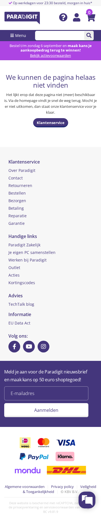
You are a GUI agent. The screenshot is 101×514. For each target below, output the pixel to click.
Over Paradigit (21, 170)
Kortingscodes (21, 282)
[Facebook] (14, 346)
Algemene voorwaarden (25, 486)
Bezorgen (17, 200)
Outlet (14, 267)
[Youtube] (29, 346)
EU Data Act (19, 323)
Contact (15, 178)
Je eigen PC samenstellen (32, 252)
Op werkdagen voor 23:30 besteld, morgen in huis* (52, 3)
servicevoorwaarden (59, 507)
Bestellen (17, 193)
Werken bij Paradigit (27, 260)
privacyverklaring (26, 507)
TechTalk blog (21, 304)
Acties (14, 275)
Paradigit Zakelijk (24, 244)
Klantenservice (51, 122)
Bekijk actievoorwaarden (50, 55)
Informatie (19, 314)
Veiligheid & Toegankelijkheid (59, 489)
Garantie (16, 223)
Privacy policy (62, 486)
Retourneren (20, 185)
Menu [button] (20, 35)
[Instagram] (43, 346)
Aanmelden (46, 410)
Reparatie (17, 215)
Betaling (16, 208)
